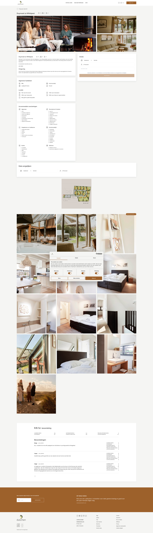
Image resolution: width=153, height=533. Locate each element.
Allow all (94, 278)
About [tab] (94, 257)
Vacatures (118, 517)
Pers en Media (119, 519)
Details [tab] (76, 257)
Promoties (98, 526)
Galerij (97, 517)
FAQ (97, 519)
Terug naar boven (130, 214)
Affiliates (118, 521)
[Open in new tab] (121, 3)
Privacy (117, 523)
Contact (117, 515)
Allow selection (76, 278)
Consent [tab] (58, 258)
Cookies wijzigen (119, 528)
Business (98, 523)
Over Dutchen (99, 521)
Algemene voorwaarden (121, 526)
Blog (97, 515)
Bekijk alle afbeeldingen (27, 49)
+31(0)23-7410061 (79, 519)
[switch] (69, 273)
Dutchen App (99, 528)
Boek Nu (131, 2)
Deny (59, 278)
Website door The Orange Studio (22, 529)
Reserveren (107, 75)
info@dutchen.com (80, 521)
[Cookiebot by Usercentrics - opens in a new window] (97, 254)
